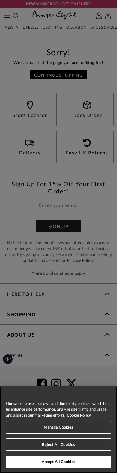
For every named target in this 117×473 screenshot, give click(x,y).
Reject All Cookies (58, 444)
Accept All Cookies (58, 461)
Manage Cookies (59, 427)
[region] (58, 429)
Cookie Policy (79, 415)
